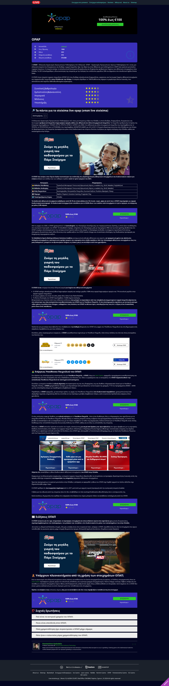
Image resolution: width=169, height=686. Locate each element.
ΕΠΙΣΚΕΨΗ (124, 214)
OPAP (109, 673)
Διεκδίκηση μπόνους (110, 24)
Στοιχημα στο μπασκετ (80, 2)
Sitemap (134, 2)
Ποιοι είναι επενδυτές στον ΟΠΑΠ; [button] (51, 623)
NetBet (92, 673)
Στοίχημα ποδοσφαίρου (97, 2)
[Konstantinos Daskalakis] (37, 646)
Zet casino (83, 675)
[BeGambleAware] (74, 667)
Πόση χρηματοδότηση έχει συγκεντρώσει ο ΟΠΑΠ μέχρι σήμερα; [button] (64, 629)
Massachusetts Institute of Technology (65, 645)
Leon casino (85, 673)
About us (126, 2)
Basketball (50, 673)
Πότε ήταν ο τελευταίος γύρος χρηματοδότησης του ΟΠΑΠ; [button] (62, 635)
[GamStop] (103, 667)
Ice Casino (76, 673)
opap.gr (64, 46)
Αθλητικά (118, 2)
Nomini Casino (101, 673)
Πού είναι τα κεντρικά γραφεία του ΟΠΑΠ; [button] (54, 617)
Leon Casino (99, 375)
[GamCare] (90, 667)
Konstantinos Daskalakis (52, 644)
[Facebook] (133, 644)
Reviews (110, 2)
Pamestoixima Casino (120, 673)
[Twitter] (135, 644)
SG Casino (131, 673)
